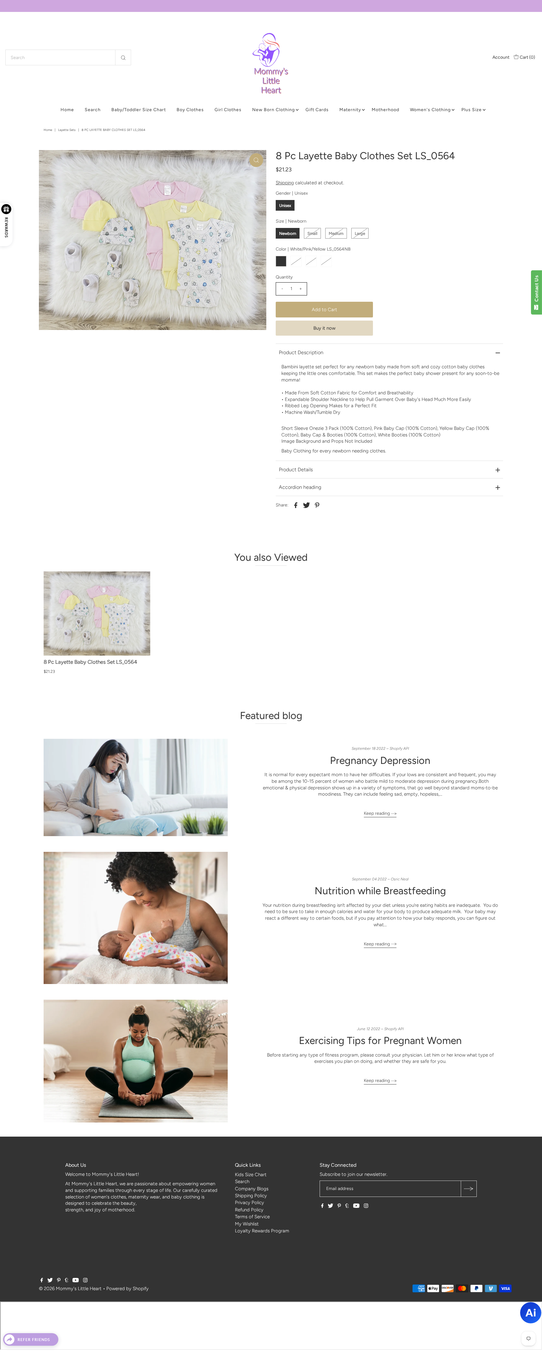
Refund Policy (249, 1210)
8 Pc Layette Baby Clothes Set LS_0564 (90, 662)
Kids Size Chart (251, 1174)
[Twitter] (330, 1206)
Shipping (285, 183)
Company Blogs (251, 1189)
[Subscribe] (468, 1189)
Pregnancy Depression (380, 760)
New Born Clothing (273, 109)
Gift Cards (317, 109)
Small (312, 233)
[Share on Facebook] (295, 504)
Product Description (301, 352)
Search (93, 109)
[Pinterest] (339, 1206)
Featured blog (271, 716)
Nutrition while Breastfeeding (380, 891)
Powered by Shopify (127, 1288)
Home (67, 109)
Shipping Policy (251, 1195)
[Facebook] (322, 1206)
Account (500, 57)
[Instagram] (366, 1206)
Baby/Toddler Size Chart (138, 109)
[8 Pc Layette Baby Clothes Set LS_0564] (97, 613)
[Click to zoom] (256, 160)
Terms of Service (252, 1217)
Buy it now (324, 328)
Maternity (350, 109)
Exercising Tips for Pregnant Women (380, 1040)
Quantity (284, 277)
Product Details (296, 470)
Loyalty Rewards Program (262, 1231)
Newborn (287, 233)
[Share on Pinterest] (317, 504)
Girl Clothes (228, 109)
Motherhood (385, 109)
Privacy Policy (249, 1202)
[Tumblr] (347, 1206)
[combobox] (68, 57)
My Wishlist (247, 1224)
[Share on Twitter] (306, 504)
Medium (336, 233)
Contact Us (536, 290)
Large (360, 233)
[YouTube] (356, 1206)
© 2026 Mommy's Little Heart (70, 1288)
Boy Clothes (190, 109)
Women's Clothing (430, 109)
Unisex (285, 205)
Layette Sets (67, 130)
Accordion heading (300, 487)
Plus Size (471, 109)
